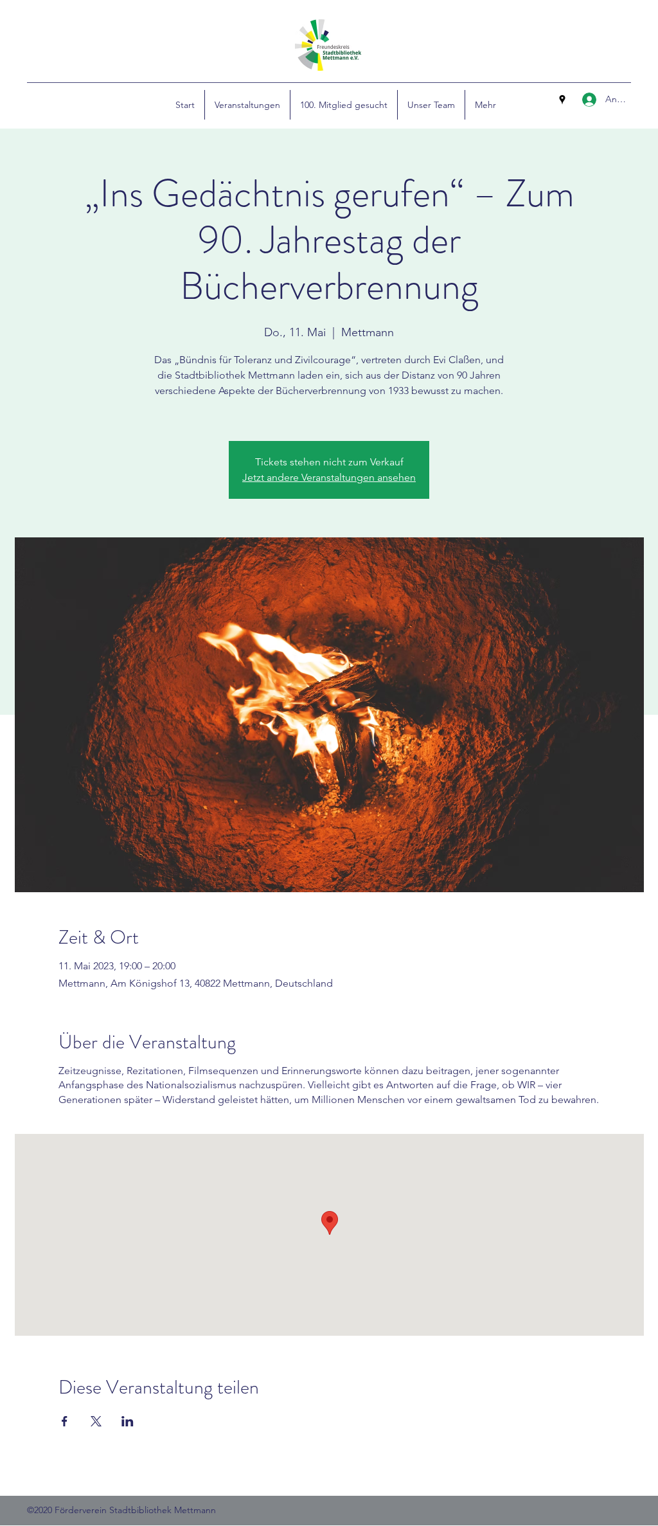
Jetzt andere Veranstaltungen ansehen (329, 477)
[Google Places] (562, 99)
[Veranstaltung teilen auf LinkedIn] (127, 1421)
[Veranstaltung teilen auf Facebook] (64, 1421)
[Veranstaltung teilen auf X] (96, 1421)
